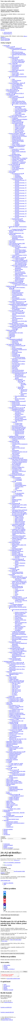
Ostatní (11, 603)
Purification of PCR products (18, 361)
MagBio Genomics (10, 286)
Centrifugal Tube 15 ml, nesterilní (19, 728)
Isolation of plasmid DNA (21, 616)
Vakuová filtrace (13, 758)
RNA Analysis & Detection (18, 265)
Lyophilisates (15, 118)
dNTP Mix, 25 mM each (20, 556)
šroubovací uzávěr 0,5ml (17, 731)
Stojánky (8, 671)
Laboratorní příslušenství (17, 604)
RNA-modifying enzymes (21, 264)
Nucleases (17, 224)
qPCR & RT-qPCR (13, 57)
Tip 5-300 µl (15, 684)
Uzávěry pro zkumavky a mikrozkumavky (15, 737)
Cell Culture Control (19, 528)
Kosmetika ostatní (10, 815)
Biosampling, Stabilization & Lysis (17, 301)
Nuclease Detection (19, 526)
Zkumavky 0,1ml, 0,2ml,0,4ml (16, 733)
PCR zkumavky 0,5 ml (14, 711)
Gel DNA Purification (17, 294)
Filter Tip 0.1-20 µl (16, 689)
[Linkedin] (15, 894)
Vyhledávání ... (4, 838)
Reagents (11, 574)
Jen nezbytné (9, 10)
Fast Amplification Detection (18, 53)
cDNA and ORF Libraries (18, 649)
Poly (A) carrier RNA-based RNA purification (20, 272)
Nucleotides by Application (21, 284)
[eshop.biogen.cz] (5, 38)
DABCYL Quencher (19, 127)
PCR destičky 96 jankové (18, 795)
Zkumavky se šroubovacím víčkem (17, 714)
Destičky (8, 793)
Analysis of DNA (16, 455)
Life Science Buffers (16, 660)
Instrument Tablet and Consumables (17, 328)
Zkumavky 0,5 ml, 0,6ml (15, 729)
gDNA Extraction (16, 291)
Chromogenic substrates (17, 495)
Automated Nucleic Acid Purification (17, 326)
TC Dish (8, 766)
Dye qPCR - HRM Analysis (18, 61)
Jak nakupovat (6, 834)
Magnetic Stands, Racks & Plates (19, 325)
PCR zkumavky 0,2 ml (14, 705)
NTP (13, 498)
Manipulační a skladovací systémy (14, 741)
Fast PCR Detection (16, 80)
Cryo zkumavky (13, 735)
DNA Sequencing (16, 647)
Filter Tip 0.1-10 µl (16, 691)
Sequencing (14, 367)
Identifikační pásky (13, 755)
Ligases (14, 422)
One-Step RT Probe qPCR (18, 62)
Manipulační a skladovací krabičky (14, 742)
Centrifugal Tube (13, 723)
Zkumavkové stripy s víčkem (13, 697)
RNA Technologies (13, 244)
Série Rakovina (15, 343)
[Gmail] (15, 902)
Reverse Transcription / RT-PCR (16, 133)
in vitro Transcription (14, 164)
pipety (7, 785)
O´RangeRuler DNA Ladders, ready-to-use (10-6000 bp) (19, 536)
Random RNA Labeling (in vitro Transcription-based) (21, 262)
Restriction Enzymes (17, 178)
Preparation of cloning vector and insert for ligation (19, 452)
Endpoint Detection (16, 137)
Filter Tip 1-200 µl (16, 685)
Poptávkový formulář (8, 989)
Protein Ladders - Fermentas (15, 605)
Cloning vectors (15, 446)
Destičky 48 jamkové (14, 798)
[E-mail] (15, 909)
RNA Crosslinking (19, 281)
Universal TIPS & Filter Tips (16, 682)
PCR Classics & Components (16, 97)
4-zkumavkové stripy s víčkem (16, 698)
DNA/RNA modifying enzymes (16, 407)
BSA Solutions (12, 570)
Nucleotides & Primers (14, 550)
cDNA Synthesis (16, 143)
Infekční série (15, 341)
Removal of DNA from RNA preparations (20, 627)
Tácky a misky (9, 806)
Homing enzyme (16, 402)
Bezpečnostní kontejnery (14, 754)
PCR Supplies (18, 379)
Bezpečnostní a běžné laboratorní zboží (15, 751)
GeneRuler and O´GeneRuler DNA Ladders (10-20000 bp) (18, 530)
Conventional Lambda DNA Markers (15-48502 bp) (18, 525)
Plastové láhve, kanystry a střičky (13, 781)
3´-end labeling (18, 480)
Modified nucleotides (17, 499)
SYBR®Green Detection (17, 121)
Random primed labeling (20, 485)
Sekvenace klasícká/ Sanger (12, 819)
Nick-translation (18, 484)
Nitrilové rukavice (13, 772)
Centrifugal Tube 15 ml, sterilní (19, 724)
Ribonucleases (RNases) (17, 425)
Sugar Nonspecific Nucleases (18, 428)
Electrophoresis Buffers (17, 515)
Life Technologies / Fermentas (13, 344)
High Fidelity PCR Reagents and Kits (19, 374)
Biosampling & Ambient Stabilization (17, 304)
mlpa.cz (25, 36)
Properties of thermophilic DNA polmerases (21, 420)
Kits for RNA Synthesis (20, 250)
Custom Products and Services (16, 648)
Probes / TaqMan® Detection (18, 145)
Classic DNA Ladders (20, 114)
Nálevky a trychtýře (10, 803)
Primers (14, 347)
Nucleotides (14, 81)
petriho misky (9, 801)
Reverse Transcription (17, 348)
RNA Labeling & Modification (19, 260)
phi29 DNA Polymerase (17, 52)
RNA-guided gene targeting (18, 257)
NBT (16, 592)
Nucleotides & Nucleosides (15, 282)
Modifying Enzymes (17, 218)
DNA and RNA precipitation (18, 629)
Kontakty (5, 833)
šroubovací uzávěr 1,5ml (17, 720)
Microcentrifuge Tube (14, 717)
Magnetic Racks (15, 156)
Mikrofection (12, 335)
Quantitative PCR (16, 354)
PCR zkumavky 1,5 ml (14, 710)
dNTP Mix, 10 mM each (17, 551)
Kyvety (8, 792)
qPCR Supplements (16, 138)
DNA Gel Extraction (16, 638)
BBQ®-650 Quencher (20, 125)
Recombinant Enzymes (17, 173)
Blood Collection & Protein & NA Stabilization (19, 309)
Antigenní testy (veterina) (12, 821)
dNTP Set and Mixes (17, 555)
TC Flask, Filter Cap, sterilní (15, 764)
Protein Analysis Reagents (15, 652)
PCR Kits (8, 825)
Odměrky (8, 807)
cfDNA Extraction (16, 290)
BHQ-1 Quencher (19, 124)
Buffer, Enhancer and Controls (19, 102)
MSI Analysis (12, 240)
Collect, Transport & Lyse (18, 303)
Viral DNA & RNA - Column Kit (19, 158)
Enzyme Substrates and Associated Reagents (17, 587)
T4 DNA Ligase (18, 423)
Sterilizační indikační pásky (15, 753)
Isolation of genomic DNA (21, 612)
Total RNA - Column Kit (17, 160)
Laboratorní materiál (8, 661)
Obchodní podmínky (8, 829)
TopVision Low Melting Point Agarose (20, 579)
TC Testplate (9, 760)
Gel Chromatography (17, 115)
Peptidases (17, 174)
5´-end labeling (18, 478)
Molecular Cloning (13, 441)
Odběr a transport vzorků (12, 804)
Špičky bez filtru (13, 676)
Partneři (5, 987)
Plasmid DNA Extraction (17, 292)
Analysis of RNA (16, 466)
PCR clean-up (18, 617)
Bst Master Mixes (16, 154)
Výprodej (5, 967)
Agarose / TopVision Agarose (19, 577)
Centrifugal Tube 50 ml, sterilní (19, 726)
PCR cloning (15, 369)
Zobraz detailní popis (5, 880)
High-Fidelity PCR (16, 66)
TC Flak (8, 762)
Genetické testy (9, 826)
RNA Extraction (15, 297)
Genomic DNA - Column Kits (19, 162)
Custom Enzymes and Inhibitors (19, 651)
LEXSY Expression (13, 96)
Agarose (14, 547)
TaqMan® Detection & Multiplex (19, 119)
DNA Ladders (15, 75)
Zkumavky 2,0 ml (13, 707)
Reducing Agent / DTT (17, 576)
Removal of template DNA (18, 467)
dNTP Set (17, 557)
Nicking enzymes (16, 403)
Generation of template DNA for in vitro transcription (19, 462)
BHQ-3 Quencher (19, 129)
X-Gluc (16, 594)
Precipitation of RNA (17, 468)
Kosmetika (6, 811)
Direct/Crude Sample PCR (18, 70)
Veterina (5, 820)
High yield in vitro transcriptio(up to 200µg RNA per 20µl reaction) (19, 460)
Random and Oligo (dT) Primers (19, 136)
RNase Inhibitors (16, 87)
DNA (13, 481)
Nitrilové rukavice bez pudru (18, 773)
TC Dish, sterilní (13, 767)
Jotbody (8, 337)
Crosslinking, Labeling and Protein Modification (18, 654)
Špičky (8, 675)
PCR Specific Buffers (24, 394)
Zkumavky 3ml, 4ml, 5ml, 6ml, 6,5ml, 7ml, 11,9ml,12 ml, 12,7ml (17, 739)
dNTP (13, 502)
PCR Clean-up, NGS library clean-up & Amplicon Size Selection (18, 313)
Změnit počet (4, 871)
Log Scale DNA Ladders (20, 109)
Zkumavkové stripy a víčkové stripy (14, 662)
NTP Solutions (15, 169)
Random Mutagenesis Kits (18, 239)
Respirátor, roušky (13, 757)
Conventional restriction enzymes (17, 401)
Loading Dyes (15, 541)
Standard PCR (15, 68)
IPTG (16, 595)
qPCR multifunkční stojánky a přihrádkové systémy (16, 673)
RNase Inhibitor (15, 167)
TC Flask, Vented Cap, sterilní (16, 763)
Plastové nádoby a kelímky (12, 780)
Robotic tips (12, 696)
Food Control (12, 242)
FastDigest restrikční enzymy (18, 438)
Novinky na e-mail (5, 971)
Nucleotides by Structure (18, 283)
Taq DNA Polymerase (20, 357)
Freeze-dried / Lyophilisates (18, 134)
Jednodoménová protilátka (15, 339)
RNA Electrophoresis (14, 542)
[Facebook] (15, 892)
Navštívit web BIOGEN (6, 1007)
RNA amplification (16, 464)
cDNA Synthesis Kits (17, 84)
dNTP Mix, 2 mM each (17, 554)
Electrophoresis (12, 71)
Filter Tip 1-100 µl (16, 683)
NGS (7, 817)
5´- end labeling (18, 490)
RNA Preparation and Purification (19, 636)
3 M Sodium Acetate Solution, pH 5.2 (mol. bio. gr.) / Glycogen (21, 600)
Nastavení (3, 10)
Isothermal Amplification (15, 48)
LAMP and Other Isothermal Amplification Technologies (18, 632)
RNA (13, 491)
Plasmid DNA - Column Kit (18, 163)
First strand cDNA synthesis (18, 363)
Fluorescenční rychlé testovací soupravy (15, 823)
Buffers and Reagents (17, 352)
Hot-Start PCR (15, 67)
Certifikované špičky (14, 679)
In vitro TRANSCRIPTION (15, 458)
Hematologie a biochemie (12, 759)
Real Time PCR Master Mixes (23, 384)
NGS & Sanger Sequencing (15, 310)
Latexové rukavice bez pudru (18, 771)
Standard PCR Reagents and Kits (24, 391)
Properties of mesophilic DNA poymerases (20, 417)
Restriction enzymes (19, 432)
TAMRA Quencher (19, 128)
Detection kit (15, 500)
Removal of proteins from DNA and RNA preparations (21, 624)
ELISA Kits (9, 824)
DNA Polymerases (19, 220)
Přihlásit (25, 971)
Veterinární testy (13, 92)
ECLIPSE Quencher (19, 131)
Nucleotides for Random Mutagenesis (17, 237)
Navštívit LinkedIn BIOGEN (7, 1012)
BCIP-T (17, 591)
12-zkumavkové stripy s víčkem (16, 700)
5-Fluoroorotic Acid (19, 590)
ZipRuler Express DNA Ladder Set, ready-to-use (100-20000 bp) (19, 513)
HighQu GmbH (10, 46)
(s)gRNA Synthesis (19, 259)
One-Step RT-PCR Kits (17, 85)
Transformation (15, 450)
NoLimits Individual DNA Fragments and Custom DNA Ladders (18, 533)
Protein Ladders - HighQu (18, 74)
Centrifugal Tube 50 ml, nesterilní (19, 727)
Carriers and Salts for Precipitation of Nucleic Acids (19, 597)
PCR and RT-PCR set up (17, 371)
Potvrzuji (3, 30)
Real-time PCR (15, 366)
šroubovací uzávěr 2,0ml (17, 709)
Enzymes (11, 172)
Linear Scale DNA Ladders (21, 110)
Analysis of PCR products (18, 370)
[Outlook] (15, 907)
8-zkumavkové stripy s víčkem (16, 701)
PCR (16, 489)
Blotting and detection (17, 473)
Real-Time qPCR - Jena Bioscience (17, 116)
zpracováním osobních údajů (13, 978)
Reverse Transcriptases (17, 88)
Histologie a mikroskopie (12, 746)
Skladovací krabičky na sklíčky (16, 748)
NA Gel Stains (15, 72)
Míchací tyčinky (10, 802)
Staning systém (12, 749)
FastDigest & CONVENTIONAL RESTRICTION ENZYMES (17, 437)
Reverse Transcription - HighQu (16, 83)
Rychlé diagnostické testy (12, 90)
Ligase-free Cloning (16, 235)
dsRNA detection (19, 274)
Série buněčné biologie (17, 340)
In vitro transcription (19, 493)
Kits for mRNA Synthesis (21, 251)
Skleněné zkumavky (13, 732)
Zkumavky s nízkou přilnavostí (16, 706)
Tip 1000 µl (14, 695)
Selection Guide (15, 442)
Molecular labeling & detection (16, 475)
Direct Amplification (16, 120)
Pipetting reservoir (13, 790)
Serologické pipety (13, 786)
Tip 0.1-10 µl (15, 688)
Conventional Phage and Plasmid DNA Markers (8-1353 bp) (19, 510)
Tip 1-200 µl (15, 692)
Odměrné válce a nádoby (15, 808)
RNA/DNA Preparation (14, 155)
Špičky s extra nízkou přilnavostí (16, 680)
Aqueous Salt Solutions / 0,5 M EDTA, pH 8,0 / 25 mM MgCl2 (19, 581)
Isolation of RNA (19, 618)
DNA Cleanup (12, 171)
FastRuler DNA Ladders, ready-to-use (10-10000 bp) (19, 539)
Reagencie (5, 45)
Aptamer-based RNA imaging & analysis (20, 279)
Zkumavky (9, 704)
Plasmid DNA (15, 645)
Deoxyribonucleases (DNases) (19, 427)
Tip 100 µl (14, 693)
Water (13, 79)
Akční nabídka (6, 965)
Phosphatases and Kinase (17, 409)
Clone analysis (15, 454)
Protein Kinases (18, 177)
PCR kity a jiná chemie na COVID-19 (15, 93)
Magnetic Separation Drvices (16, 323)
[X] (15, 897)
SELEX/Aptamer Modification (19, 270)
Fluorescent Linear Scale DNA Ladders (20, 112)
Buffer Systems (12, 331)
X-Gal (16, 588)
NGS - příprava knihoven (12, 89)
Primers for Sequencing (17, 559)
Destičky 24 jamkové (14, 799)
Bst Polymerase (15, 150)
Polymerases (15, 98)
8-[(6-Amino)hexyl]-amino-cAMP (17, 243)
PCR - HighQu (12, 63)
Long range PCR (16, 365)
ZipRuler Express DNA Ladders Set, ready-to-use (19, 505)
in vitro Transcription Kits (18, 168)
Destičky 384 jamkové (14, 797)
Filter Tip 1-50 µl (16, 687)
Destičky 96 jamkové (14, 794)
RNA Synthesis (15, 246)
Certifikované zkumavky (14, 715)
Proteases (17, 225)
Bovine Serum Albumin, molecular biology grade (17, 572)
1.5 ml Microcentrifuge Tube (18, 718)
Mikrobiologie (9, 745)
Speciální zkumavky (13, 722)
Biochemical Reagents (14, 641)
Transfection (12, 336)
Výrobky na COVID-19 (8, 969)
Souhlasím (16, 10)
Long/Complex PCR (16, 65)
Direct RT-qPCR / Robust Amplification (18, 142)
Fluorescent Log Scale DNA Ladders (20, 107)
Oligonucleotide (16, 477)
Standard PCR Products (21, 387)
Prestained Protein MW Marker (19, 229)
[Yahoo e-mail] (15, 904)
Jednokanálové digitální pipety (16, 789)
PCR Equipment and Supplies (19, 372)
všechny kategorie (5, 40)
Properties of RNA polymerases (19, 415)
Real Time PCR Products (21, 381)
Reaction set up (15, 456)
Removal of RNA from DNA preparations (20, 614)
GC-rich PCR (15, 362)
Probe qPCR (15, 58)
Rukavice (8, 768)
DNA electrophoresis (14, 503)
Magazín (5, 830)
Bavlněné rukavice (13, 777)
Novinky (5, 831)
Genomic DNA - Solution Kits (19, 159)
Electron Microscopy (8, 810)
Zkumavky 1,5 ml (13, 719)
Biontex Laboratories (11, 330)
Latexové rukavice (13, 770)
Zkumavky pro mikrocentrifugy (16, 713)
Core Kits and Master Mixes (18, 101)
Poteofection (12, 334)
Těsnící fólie (9, 702)
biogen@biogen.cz (8, 1002)
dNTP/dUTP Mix (16, 552)
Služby (5, 984)
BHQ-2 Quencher (19, 132)
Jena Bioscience (10, 94)
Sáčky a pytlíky (9, 779)
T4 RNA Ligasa (18, 424)
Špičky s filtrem (12, 678)
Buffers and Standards (14, 658)
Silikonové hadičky (10, 784)
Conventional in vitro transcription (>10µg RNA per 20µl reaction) (19, 471)
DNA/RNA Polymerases (18, 410)
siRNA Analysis (15, 543)
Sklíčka (11, 750)
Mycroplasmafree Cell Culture (16, 332)
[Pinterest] (15, 899)
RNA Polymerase (16, 165)
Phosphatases (18, 176)
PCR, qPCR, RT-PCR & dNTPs (16, 345)
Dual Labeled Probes (17, 123)
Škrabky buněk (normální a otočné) (14, 782)
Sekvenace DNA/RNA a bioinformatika (12, 816)
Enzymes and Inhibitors (17, 429)
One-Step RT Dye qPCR (17, 59)
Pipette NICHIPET (13, 788)
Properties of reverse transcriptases (19, 412)
